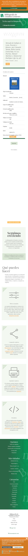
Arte (14, 481)
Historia (14, 498)
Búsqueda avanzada (9, 25)
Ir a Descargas (14, 8)
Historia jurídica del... (14, 184)
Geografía (14, 496)
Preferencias (13, 551)
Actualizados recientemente (14, 448)
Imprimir (14, 143)
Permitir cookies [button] (18, 547)
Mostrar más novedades (14, 222)
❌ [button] (27, 538)
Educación (14, 492)
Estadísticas (21, 551)
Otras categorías (14, 504)
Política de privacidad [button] (16, 544)
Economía (14, 490)
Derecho (15, 488)
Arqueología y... (14, 463)
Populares (14, 452)
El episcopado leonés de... (14, 157)
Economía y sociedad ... (14, 211)
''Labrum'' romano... (14, 468)
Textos (14, 506)
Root (16, 160)
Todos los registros (14, 444)
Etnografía (14, 494)
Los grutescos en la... (14, 171)
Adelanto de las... (15, 460)
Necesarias (5, 551)
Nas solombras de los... (14, 197)
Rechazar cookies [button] (7, 547)
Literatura (14, 502)
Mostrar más (14, 473)
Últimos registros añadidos (14, 446)
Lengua (14, 500)
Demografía (14, 486)
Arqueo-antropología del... (15, 471)
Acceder (12, 136)
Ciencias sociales (14, 484)
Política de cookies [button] (6, 544)
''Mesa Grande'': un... (14, 466)
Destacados (14, 450)
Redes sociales (6, 553)
